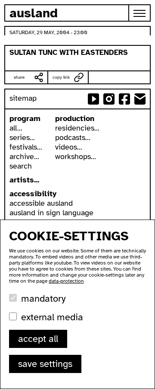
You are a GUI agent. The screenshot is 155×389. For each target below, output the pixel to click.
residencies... (77, 128)
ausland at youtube (93, 99)
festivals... (25, 147)
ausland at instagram (109, 99)
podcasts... (72, 137)
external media (52, 317)
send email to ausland (140, 99)
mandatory (43, 298)
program (24, 118)
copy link (61, 77)
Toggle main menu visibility (140, 13)
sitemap (23, 98)
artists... (24, 180)
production (74, 118)
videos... (68, 147)
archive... (24, 156)
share (19, 77)
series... (22, 137)
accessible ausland (41, 203)
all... (15, 128)
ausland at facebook (124, 99)
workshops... (75, 156)
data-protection (66, 281)
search (20, 166)
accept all (38, 338)
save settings (45, 364)
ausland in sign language (51, 212)
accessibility (32, 193)
